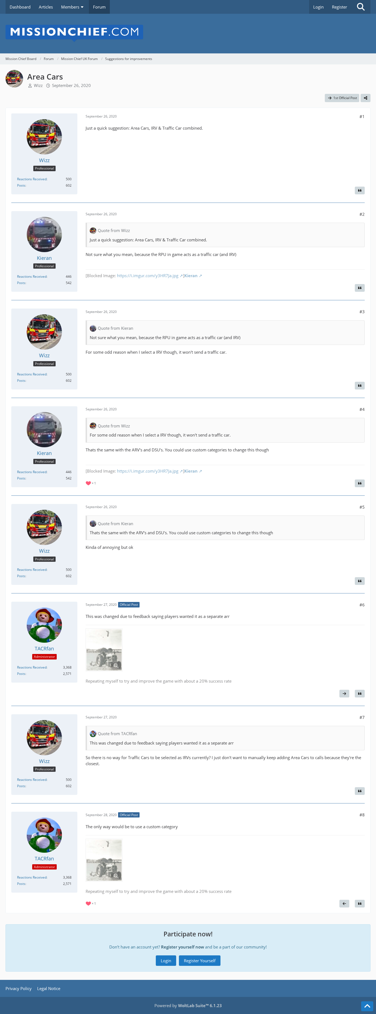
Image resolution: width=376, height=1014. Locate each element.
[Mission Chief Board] (188, 33)
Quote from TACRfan (117, 733)
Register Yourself (200, 960)
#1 (362, 116)
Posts (21, 185)
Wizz (38, 85)
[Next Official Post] (344, 693)
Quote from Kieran (115, 328)
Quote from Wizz (114, 230)
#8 (362, 814)
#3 (362, 311)
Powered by (188, 1005)
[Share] (365, 98)
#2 (362, 214)
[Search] (360, 7)
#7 (362, 717)
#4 (362, 409)
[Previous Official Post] (344, 903)
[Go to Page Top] (367, 1006)
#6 (362, 604)
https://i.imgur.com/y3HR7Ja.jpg (147, 275)
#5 (362, 507)
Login (318, 7)
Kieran (191, 275)
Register (339, 7)
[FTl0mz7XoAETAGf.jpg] (104, 649)
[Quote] (360, 190)
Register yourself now (182, 947)
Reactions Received (32, 179)
